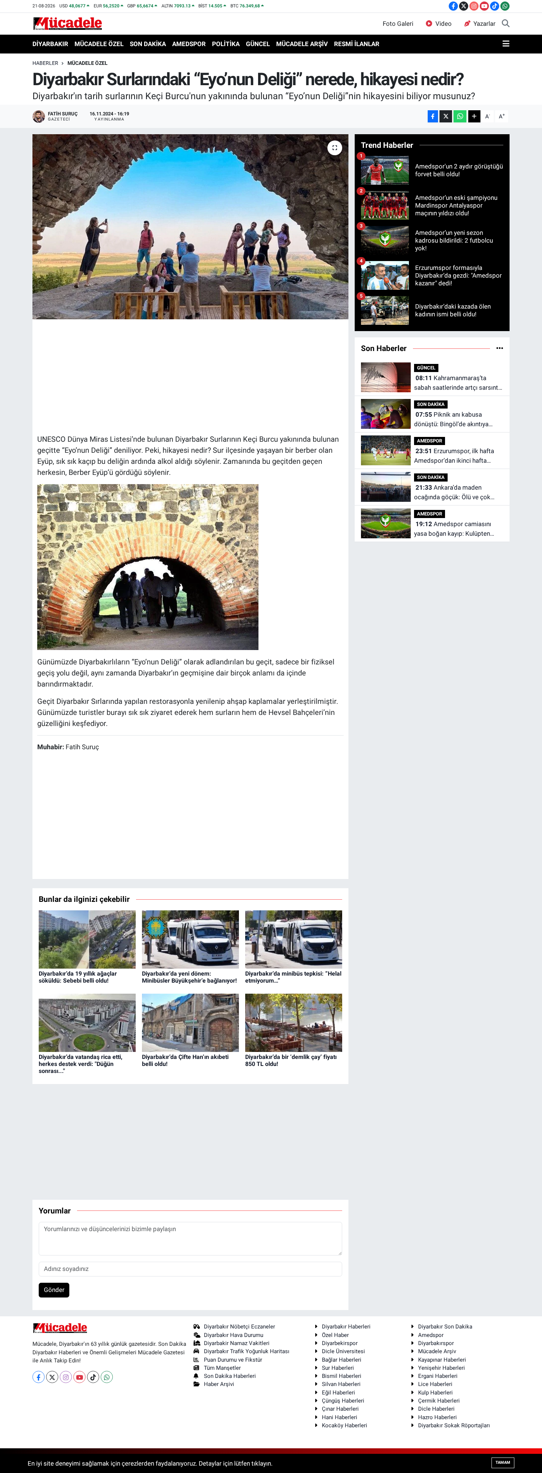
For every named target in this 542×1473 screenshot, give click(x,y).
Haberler (45, 63)
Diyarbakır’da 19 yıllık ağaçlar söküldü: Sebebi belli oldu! (78, 977)
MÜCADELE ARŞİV (302, 44)
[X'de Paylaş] (445, 116)
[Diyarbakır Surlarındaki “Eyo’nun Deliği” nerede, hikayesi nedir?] (190, 226)
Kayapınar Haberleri (442, 1359)
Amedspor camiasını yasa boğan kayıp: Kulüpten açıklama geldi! (452, 529)
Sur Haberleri (338, 1368)
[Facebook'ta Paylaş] (433, 116)
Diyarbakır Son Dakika (445, 1326)
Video (443, 23)
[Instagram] (66, 1377)
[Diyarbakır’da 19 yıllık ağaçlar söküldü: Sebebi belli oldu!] (87, 938)
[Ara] (506, 24)
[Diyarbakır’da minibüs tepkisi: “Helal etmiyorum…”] (293, 938)
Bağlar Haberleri (341, 1359)
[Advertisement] (190, 375)
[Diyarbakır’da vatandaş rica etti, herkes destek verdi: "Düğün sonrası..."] (87, 1022)
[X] (52, 1377)
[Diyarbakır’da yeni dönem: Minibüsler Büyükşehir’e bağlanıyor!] (190, 938)
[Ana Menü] (506, 44)
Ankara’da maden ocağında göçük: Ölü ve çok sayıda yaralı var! (452, 493)
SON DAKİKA (148, 44)
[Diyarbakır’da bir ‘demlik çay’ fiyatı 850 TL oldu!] (293, 1022)
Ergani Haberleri (438, 1376)
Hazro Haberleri (437, 1417)
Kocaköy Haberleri (344, 1425)
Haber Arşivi (219, 1384)
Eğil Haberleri (338, 1392)
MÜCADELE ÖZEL (99, 44)
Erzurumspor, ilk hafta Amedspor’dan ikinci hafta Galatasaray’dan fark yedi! (454, 456)
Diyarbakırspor (436, 1343)
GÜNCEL (258, 44)
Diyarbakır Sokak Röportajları (454, 1425)
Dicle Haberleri (436, 1409)
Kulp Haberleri (435, 1392)
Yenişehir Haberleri (441, 1368)
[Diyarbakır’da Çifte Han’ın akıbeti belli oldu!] (190, 1022)
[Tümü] (499, 348)
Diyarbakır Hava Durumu (233, 1335)
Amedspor (431, 1335)
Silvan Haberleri (341, 1384)
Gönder (54, 1289)
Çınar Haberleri (340, 1409)
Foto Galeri (398, 23)
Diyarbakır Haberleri (346, 1326)
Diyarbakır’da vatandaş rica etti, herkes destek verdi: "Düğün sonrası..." (80, 1063)
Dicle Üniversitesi (343, 1351)
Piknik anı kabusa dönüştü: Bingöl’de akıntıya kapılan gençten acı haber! (451, 420)
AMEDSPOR (189, 44)
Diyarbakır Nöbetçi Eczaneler (239, 1326)
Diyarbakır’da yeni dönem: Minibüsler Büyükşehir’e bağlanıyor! (189, 977)
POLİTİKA (226, 44)
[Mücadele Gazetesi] (67, 23)
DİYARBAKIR (50, 44)
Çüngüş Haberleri (343, 1400)
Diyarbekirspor (340, 1343)
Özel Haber (335, 1335)
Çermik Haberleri (439, 1400)
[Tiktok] (93, 1377)
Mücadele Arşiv (437, 1351)
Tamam (503, 1462)
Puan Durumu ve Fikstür (233, 1359)
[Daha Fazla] (474, 116)
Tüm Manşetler (222, 1368)
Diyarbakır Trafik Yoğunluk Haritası (246, 1351)
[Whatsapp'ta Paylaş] (460, 116)
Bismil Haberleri (341, 1376)
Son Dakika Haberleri (230, 1376)
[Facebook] (38, 1377)
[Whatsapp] (107, 1377)
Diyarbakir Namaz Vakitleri (237, 1343)
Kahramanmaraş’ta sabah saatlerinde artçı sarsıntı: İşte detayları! (457, 383)
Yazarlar (484, 23)
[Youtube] (79, 1377)
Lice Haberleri (435, 1384)
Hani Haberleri (339, 1417)
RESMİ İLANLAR (356, 44)
